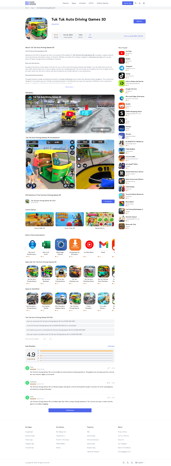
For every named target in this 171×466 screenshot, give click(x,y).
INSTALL (139, 21)
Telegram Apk (29, 444)
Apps (74, 3)
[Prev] (29, 164)
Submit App (128, 3)
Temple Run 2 (60, 436)
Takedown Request (93, 452)
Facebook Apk (30, 436)
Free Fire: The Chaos (62, 440)
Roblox (58, 448)
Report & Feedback (124, 448)
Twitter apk (29, 440)
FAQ (88, 432)
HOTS (91, 3)
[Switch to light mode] (140, 3)
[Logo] (30, 3)
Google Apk (29, 432)
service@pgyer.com (124, 452)
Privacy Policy (122, 432)
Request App (91, 448)
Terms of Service (123, 436)
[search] (135, 3)
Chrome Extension (93, 440)
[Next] (111, 164)
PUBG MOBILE (60, 444)
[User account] (144, 3)
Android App (91, 436)
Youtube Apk (29, 448)
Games (66, 3)
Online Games (102, 3)
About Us (121, 440)
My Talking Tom (61, 432)
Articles (82, 3)
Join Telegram (122, 444)
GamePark (55, 24)
